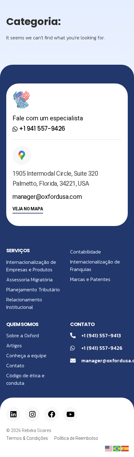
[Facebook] (51, 414)
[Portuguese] (117, 448)
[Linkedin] (13, 414)
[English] (109, 448)
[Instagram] (32, 414)
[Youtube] (70, 414)
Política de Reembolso (76, 438)
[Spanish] (125, 448)
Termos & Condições (27, 438)
